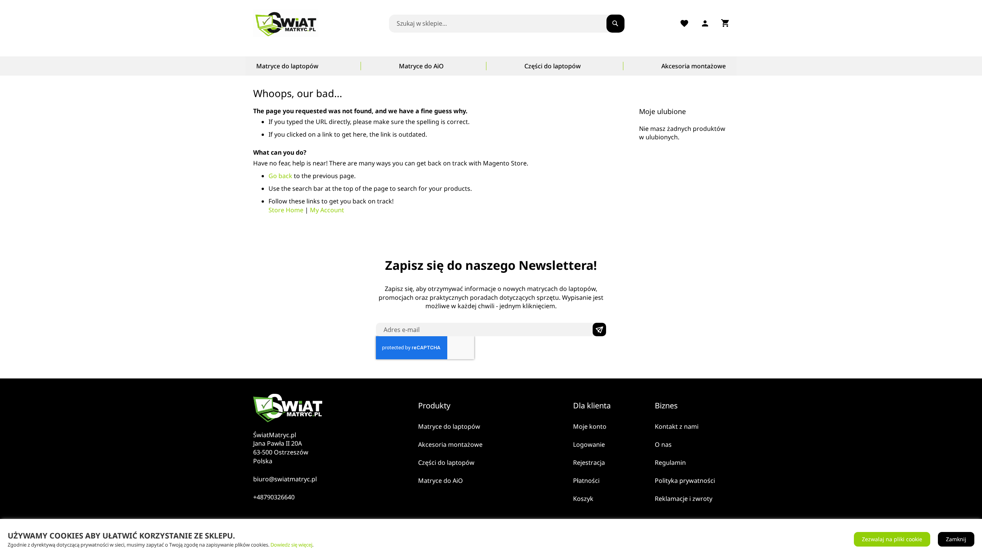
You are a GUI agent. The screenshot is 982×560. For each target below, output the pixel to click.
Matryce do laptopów (449, 426)
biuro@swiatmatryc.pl (285, 479)
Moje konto (589, 426)
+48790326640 (274, 497)
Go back (280, 176)
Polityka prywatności (685, 480)
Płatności (586, 480)
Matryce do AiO (440, 480)
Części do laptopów (446, 462)
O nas (663, 444)
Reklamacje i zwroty (683, 498)
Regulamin (670, 462)
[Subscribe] (599, 329)
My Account (327, 210)
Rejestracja (589, 462)
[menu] (491, 66)
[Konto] (705, 23)
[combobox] (504, 24)
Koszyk (583, 498)
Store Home (286, 210)
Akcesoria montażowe (450, 444)
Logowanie (589, 444)
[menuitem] (287, 66)
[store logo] (287, 23)
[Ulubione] (684, 23)
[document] (491, 539)
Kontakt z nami (677, 426)
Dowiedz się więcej (291, 544)
